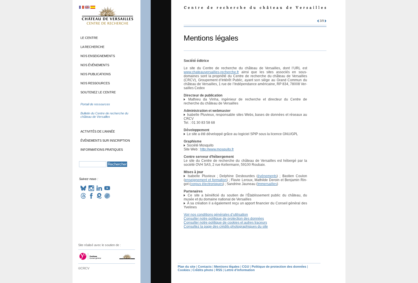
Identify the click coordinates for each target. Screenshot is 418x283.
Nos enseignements (97, 56)
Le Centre (89, 37)
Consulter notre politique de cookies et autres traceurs (225, 223)
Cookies (184, 270)
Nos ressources (95, 83)
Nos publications (95, 74)
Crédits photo (203, 270)
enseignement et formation (206, 180)
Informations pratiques (101, 149)
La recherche (92, 47)
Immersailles (267, 184)
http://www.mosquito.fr (217, 149)
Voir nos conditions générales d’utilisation (216, 215)
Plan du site (186, 266)
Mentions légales (226, 266)
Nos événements (94, 65)
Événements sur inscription (105, 140)
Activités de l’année (97, 131)
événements (267, 176)
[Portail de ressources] (107, 110)
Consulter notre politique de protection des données (224, 219)
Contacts (205, 266)
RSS (219, 270)
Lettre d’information (240, 270)
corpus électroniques (207, 184)
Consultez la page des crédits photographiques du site (226, 227)
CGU (245, 266)
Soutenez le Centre (98, 92)
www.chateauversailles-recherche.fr (211, 72)
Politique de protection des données (279, 266)
